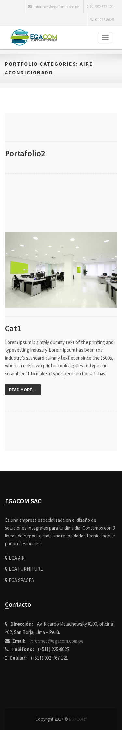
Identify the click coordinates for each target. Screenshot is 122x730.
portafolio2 (25, 153)
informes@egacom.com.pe (57, 641)
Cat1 (13, 328)
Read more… (22, 390)
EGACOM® (78, 719)
